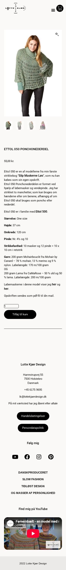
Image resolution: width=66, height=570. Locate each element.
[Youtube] (15, 456)
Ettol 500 (41, 211)
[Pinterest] (50, 456)
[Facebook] (27, 456)
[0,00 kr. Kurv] (59, 8)
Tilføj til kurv (20, 314)
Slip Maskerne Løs (31, 175)
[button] (53, 10)
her (54, 284)
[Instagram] (38, 456)
